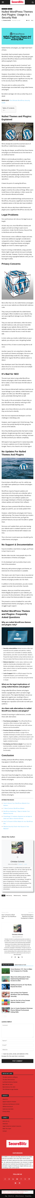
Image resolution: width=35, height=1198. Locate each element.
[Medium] (17, 1179)
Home (3, 6)
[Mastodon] (19, 1183)
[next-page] (5, 1016)
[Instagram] (15, 957)
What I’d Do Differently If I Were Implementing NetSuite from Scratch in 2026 (20, 978)
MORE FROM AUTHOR (20, 964)
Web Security (9, 895)
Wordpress (24, 895)
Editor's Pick (8, 6)
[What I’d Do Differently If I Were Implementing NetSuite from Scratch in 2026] (6, 979)
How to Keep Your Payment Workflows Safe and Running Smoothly (19, 994)
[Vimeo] (29, 1179)
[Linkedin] (18, 24)
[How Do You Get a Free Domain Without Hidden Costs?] (6, 1002)
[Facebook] (3, 24)
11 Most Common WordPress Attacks (13, 808)
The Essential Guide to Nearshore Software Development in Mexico (27, 916)
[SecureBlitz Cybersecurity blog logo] (17, 1143)
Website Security (17, 895)
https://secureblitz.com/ (17, 936)
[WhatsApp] (14, 24)
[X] (7, 24)
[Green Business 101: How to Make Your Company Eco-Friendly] (6, 971)
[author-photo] (17, 932)
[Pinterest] (10, 24)
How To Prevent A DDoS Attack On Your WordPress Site (9, 916)
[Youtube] (15, 1183)
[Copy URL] (22, 24)
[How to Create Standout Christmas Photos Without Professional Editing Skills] (6, 1010)
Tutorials (10, 8)
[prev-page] (3, 1016)
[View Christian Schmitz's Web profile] (17, 857)
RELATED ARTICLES (8, 964)
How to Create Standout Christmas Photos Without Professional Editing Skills (22, 1010)
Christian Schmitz (7, 20)
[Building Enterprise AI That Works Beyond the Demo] (6, 986)
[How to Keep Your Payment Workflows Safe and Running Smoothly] (6, 994)
